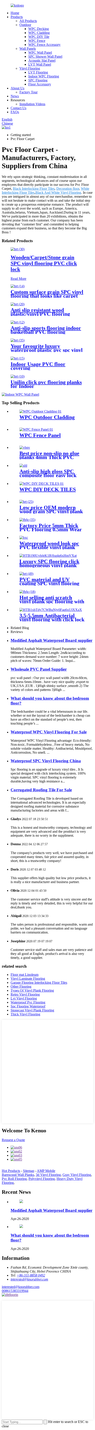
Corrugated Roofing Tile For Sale (41, 790)
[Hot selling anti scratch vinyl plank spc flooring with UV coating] (27, 592)
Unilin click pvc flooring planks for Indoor (46, 384)
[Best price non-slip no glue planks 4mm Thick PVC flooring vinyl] (24, 447)
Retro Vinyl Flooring (25, 994)
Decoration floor (67, 188)
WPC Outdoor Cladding (47, 417)
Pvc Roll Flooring (14, 1179)
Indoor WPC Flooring (43, 76)
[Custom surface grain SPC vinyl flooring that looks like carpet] (18, 286)
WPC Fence (36, 40)
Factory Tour (28, 92)
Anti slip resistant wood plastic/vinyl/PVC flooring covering (40, 314)
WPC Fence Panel (40, 435)
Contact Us (18, 108)
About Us (17, 88)
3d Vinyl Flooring (48, 1175)
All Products (28, 21)
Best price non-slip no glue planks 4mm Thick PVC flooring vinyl (49, 457)
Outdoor (25, 25)
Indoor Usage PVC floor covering (38, 366)
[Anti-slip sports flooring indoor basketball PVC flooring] (18, 322)
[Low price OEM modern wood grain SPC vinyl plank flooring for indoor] (26, 502)
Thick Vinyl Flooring (25, 1014)
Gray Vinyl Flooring (77, 1175)
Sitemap (28, 1171)
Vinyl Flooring (29, 68)
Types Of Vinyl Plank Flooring (32, 990)
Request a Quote (13, 1140)
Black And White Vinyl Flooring (58, 192)
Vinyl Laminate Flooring (28, 978)
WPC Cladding (39, 33)
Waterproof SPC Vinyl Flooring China (46, 760)
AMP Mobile (46, 1171)
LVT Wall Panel (39, 64)
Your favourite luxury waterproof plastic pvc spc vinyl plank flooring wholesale (47, 350)
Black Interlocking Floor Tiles (34, 188)
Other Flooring (21, 986)
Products (17, 17)
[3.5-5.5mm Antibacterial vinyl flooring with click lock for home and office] (50, 610)
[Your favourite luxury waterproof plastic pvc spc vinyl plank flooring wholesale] (18, 340)
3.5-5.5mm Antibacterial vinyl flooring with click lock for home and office (51, 619)
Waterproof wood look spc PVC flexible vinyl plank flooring (49, 547)
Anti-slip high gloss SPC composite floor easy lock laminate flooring (47, 475)
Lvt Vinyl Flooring (24, 998)
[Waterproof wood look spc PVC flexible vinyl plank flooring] (23, 537)
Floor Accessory (39, 84)
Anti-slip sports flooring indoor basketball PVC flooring (46, 330)
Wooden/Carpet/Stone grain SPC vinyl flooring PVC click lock (44, 263)
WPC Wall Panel (40, 52)
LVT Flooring (38, 72)
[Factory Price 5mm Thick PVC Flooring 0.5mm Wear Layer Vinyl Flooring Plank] (27, 520)
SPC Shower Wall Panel (45, 56)
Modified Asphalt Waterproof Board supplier (51, 640)
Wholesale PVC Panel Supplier (39, 669)
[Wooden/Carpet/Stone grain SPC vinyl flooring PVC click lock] (18, 249)
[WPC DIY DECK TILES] (41, 483)
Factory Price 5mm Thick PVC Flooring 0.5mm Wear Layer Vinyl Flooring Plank (50, 529)
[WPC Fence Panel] (36, 429)
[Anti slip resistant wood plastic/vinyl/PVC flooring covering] (18, 304)
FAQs (15, 112)
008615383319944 (15, 1291)
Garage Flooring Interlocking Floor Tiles (39, 982)
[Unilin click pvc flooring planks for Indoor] (18, 376)
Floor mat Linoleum (24, 974)
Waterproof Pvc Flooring (28, 1002)
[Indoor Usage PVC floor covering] (18, 358)
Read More (18, 278)
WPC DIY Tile (38, 37)
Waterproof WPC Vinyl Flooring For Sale (49, 732)
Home (15, 13)
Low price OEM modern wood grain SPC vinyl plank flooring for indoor (51, 511)
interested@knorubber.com (20, 1287)
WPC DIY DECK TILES (47, 489)
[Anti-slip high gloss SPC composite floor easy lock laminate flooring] (23, 465)
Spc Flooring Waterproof (28, 1006)
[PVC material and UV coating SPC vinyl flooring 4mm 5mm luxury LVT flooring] (26, 574)
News (15, 96)
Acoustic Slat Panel (41, 60)
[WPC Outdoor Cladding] (40, 411)
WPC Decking (38, 29)
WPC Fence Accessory (44, 44)
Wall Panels (27, 48)
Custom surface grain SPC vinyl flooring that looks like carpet (47, 294)
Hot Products (11, 1171)
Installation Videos (32, 104)
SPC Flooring (38, 80)
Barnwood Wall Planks (18, 1175)
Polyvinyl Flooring (41, 1179)
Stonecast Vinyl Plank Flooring (32, 1010)
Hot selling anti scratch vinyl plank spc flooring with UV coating (51, 601)
